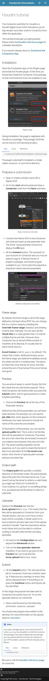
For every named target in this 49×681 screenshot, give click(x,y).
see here (15, 618)
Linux (13, 149)
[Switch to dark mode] (39, 3)
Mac (5, 149)
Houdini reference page (30, 42)
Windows (24, 149)
